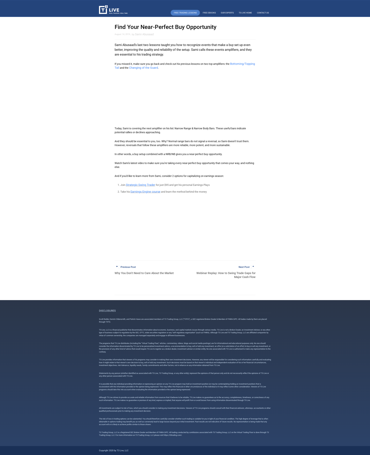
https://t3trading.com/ (173, 435)
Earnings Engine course (145, 191)
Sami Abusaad (144, 34)
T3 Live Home (245, 13)
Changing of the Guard (143, 67)
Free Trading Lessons (185, 13)
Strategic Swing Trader (140, 185)
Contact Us (263, 13)
